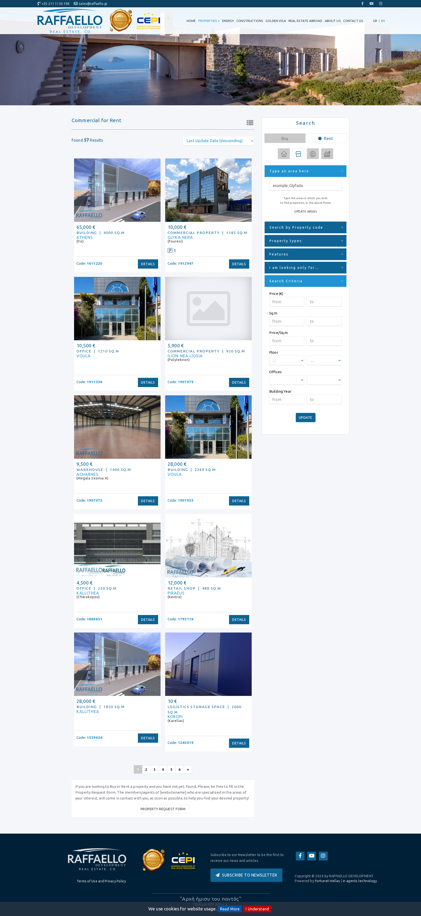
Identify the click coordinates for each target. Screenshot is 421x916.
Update (305, 417)
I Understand (257, 909)
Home (191, 20)
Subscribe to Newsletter (249, 875)
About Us (333, 20)
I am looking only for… (294, 268)
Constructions (249, 20)
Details (148, 264)
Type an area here (289, 171)
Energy (228, 20)
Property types (285, 241)
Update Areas (305, 211)
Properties (209, 20)
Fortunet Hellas (327, 881)
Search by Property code (296, 227)
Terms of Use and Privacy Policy (101, 881)
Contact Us (353, 20)
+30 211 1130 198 (55, 4)
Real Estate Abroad (305, 20)
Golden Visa (276, 20)
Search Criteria (286, 281)
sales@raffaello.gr (93, 4)
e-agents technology (360, 881)
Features (279, 254)
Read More (229, 909)
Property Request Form (163, 809)
